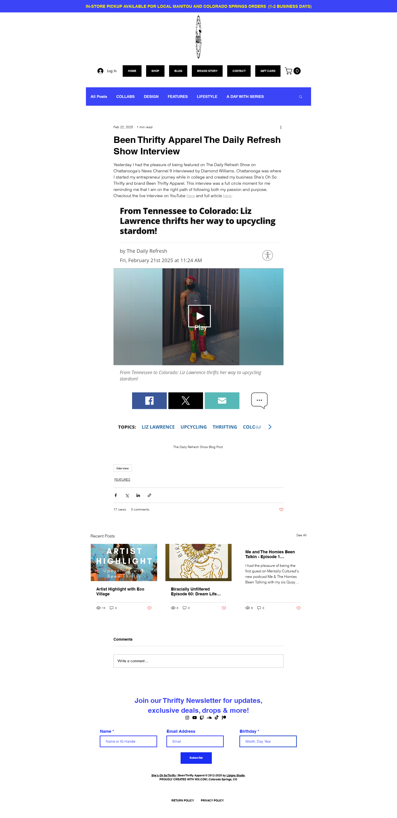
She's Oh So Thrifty (163, 775)
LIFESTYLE (207, 96)
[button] (293, 70)
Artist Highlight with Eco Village (120, 591)
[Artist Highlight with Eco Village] (124, 562)
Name (105, 731)
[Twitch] (201, 717)
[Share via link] (149, 495)
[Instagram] (187, 717)
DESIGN (151, 96)
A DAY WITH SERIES (245, 96)
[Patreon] (224, 717)
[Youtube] (194, 717)
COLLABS (125, 96)
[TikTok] (216, 717)
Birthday (248, 731)
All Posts (99, 96)
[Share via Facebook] (115, 495)
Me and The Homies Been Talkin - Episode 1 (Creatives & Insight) (270, 554)
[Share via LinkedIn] (138, 495)
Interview (122, 468)
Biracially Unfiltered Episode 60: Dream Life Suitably (194, 591)
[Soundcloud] (209, 717)
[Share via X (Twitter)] (127, 495)
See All (301, 535)
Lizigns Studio (236, 775)
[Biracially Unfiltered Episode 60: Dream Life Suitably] (198, 562)
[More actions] (281, 127)
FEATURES (178, 96)
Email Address (181, 731)
